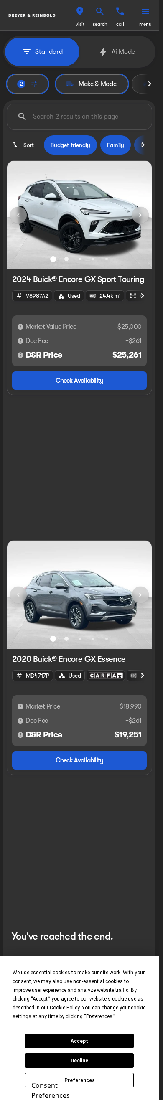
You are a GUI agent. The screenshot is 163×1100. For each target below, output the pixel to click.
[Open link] (106, 675)
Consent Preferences (50, 1089)
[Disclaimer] (20, 326)
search (100, 24)
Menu (145, 24)
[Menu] (145, 11)
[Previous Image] (18, 215)
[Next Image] (140, 215)
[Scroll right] (149, 84)
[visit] (79, 11)
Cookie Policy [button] (64, 1008)
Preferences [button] (99, 1016)
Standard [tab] (49, 52)
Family (115, 145)
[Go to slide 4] (93, 259)
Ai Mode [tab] (123, 52)
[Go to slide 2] (66, 259)
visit (80, 24)
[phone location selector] (120, 11)
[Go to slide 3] (80, 259)
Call (120, 24)
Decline (79, 1061)
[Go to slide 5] (107, 259)
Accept (79, 1041)
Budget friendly (70, 145)
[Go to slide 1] (53, 259)
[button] (79, 15)
